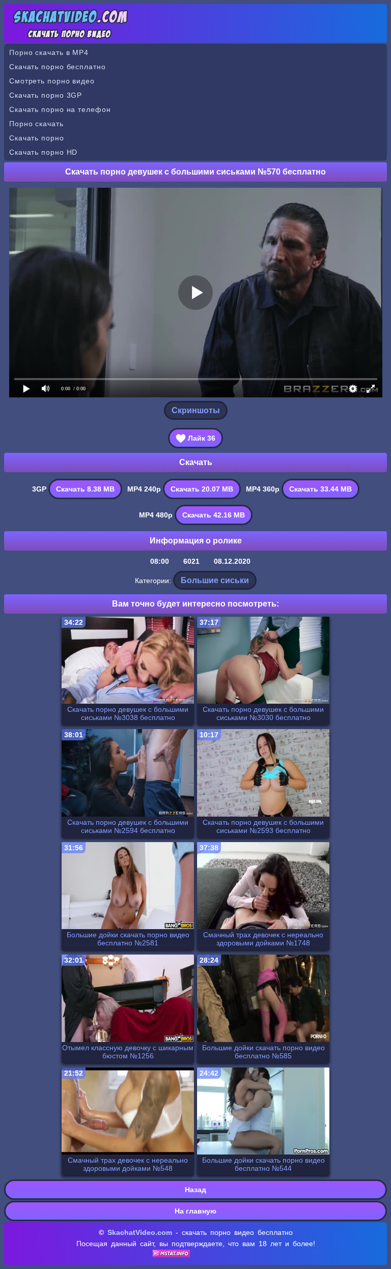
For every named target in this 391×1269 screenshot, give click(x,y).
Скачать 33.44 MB (320, 489)
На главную (195, 1211)
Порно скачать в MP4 (49, 52)
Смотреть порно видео (52, 81)
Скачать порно (36, 138)
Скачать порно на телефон (60, 109)
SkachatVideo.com (139, 1232)
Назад (195, 1190)
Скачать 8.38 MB (85, 489)
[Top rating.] (171, 1255)
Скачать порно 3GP (45, 95)
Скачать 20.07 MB (202, 489)
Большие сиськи (215, 580)
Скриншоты (196, 410)
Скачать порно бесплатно (57, 67)
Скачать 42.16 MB (213, 515)
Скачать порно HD (43, 152)
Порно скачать (36, 124)
